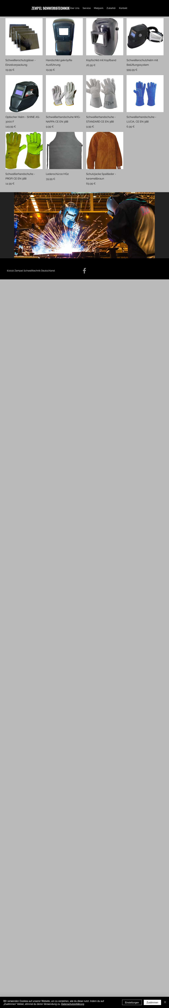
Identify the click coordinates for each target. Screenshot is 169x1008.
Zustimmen (152, 1002)
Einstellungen (132, 1002)
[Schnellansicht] (24, 36)
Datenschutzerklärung (72, 1004)
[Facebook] (84, 270)
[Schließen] (165, 1002)
